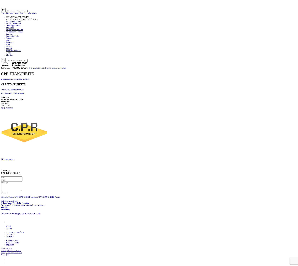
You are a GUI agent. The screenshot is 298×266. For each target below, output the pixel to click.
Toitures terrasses (7, 79)
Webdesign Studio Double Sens (11, 251)
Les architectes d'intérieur (10, 13)
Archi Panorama (12, 240)
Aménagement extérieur (14, 32)
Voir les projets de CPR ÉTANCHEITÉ (15, 197)
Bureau (8, 40)
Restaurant (9, 42)
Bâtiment (9, 49)
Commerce (10, 38)
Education (9, 55)
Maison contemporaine (14, 21)
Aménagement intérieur (14, 30)
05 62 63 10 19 (6, 106)
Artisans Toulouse (12, 242)
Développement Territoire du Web (11, 253)
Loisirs (8, 53)
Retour (22, 93)
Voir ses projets (6, 93)
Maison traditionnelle (13, 23)
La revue (9, 228)
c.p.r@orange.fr (7, 108)
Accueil (8, 226)
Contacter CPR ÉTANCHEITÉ (42, 197)
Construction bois (12, 36)
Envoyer (4, 193)
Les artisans (24, 13)
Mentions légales (6, 249)
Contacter (16, 93)
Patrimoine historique (13, 51)
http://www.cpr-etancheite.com (12, 89)
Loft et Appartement (13, 25)
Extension (9, 34)
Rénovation (10, 28)
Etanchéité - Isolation (21, 79)
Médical (9, 47)
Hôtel (8, 44)
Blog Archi (10, 245)
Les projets (33, 13)
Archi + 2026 (5, 255)
